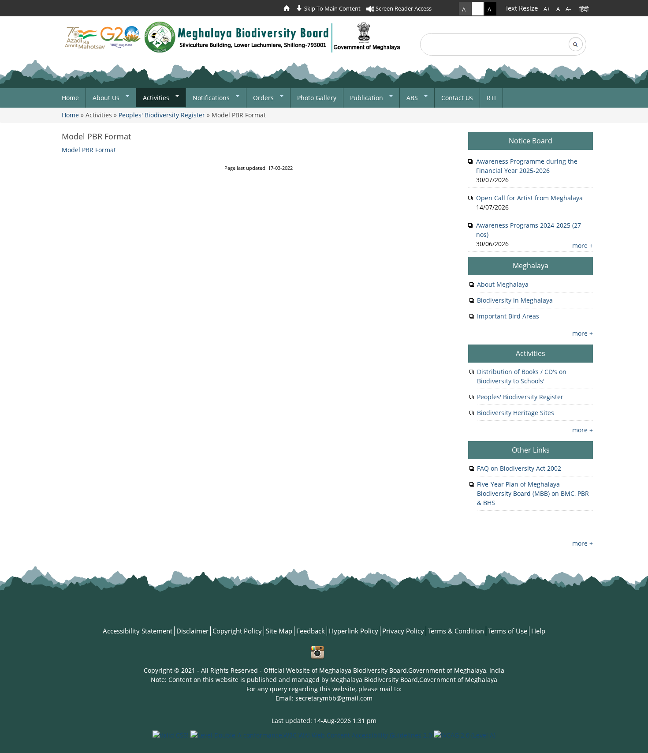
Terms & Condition (456, 630)
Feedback (310, 630)
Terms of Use (507, 630)
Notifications (212, 98)
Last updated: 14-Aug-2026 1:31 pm (324, 720)
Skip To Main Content (332, 8)
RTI (491, 98)
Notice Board (530, 141)
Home (70, 98)
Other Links (531, 450)
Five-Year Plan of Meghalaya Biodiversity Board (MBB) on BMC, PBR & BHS (533, 493)
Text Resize (521, 7)
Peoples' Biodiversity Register (162, 115)
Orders (264, 98)
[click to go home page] (288, 8)
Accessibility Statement (137, 630)
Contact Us (457, 98)
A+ (547, 9)
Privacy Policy (403, 630)
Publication (367, 98)
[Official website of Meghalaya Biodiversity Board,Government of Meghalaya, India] (233, 36)
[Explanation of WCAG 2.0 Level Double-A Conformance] (311, 734)
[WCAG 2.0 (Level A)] (464, 734)
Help (538, 630)
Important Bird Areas (508, 316)
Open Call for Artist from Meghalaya (529, 198)
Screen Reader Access (403, 8)
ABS (413, 98)
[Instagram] (317, 652)
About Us (107, 98)
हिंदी (583, 8)
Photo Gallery (316, 98)
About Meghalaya (503, 284)
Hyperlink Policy (353, 630)
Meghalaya (530, 265)
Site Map (279, 630)
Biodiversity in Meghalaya (515, 300)
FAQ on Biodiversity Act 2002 (519, 468)
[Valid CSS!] (171, 734)
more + (582, 245)
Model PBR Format (96, 136)
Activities (157, 98)
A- (568, 9)
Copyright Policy (237, 630)
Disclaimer (192, 630)
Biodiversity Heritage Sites (515, 412)
